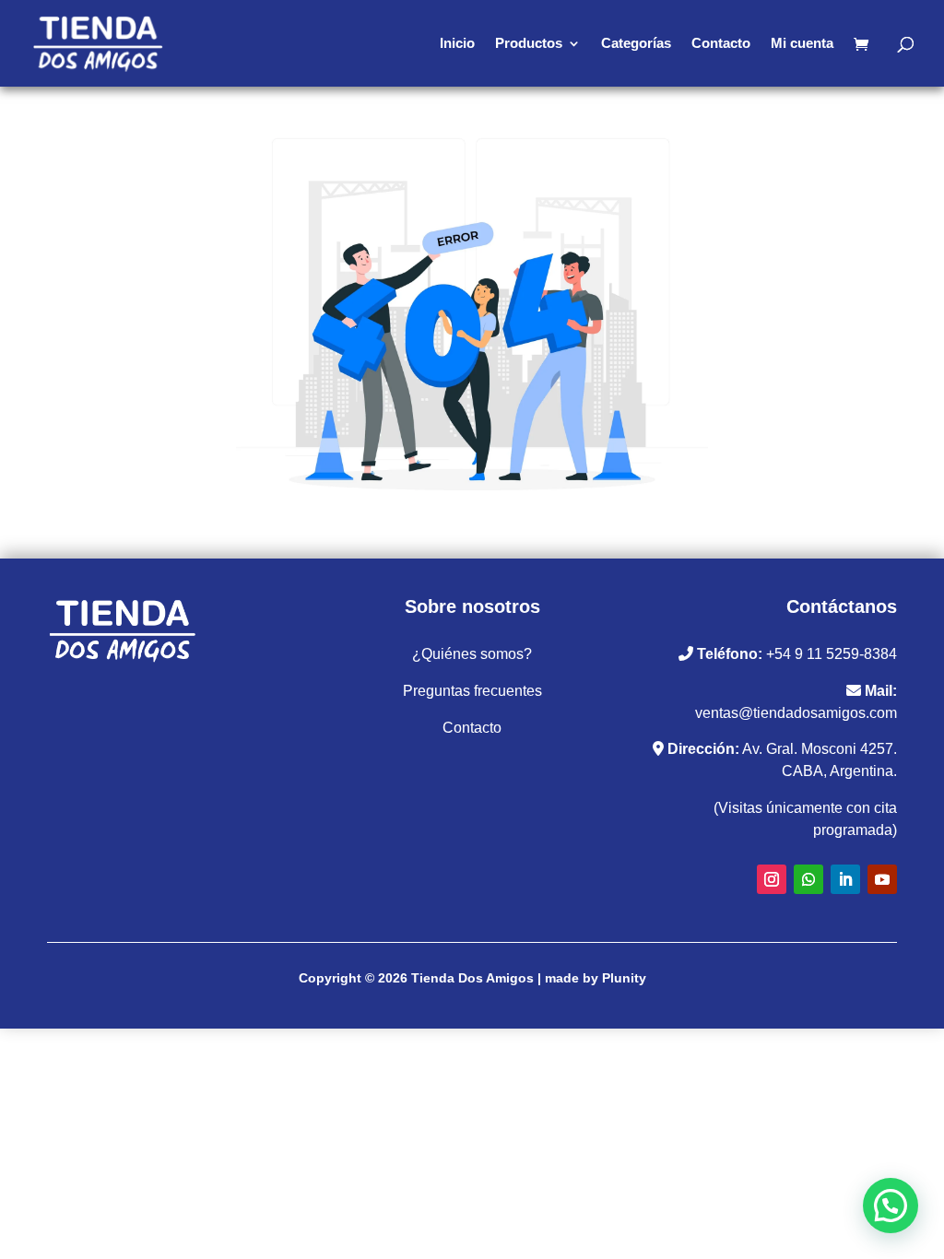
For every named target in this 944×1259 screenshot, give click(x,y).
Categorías (636, 44)
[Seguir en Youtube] (882, 879)
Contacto (720, 44)
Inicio (457, 44)
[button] (890, 1205)
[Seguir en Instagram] (771, 879)
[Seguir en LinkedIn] (845, 879)
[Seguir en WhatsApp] (808, 879)
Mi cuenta (802, 44)
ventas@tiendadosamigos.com (796, 713)
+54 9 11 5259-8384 (831, 654)
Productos (528, 44)
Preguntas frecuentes (472, 691)
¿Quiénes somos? (472, 654)
